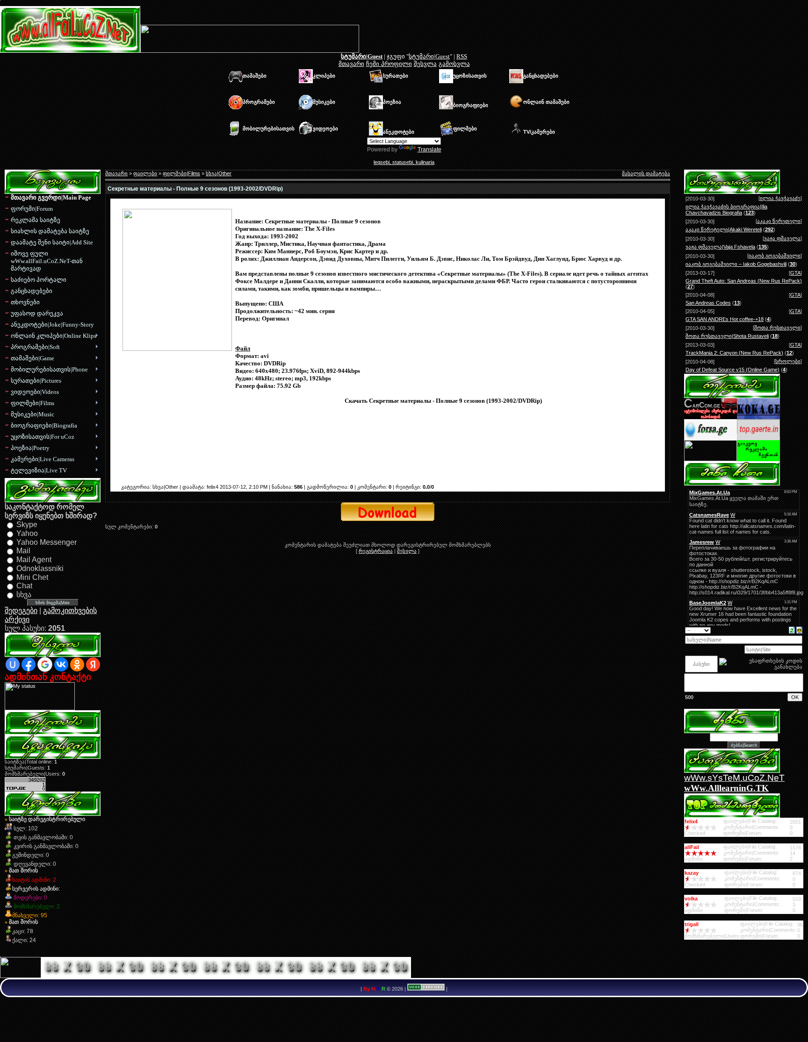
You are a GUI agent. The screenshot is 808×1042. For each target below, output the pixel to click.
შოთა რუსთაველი (777, 327)
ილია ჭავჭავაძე (780, 198)
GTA (795, 273)
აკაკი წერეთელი (779, 221)
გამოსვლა (454, 63)
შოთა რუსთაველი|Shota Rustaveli (727, 336)
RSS (461, 56)
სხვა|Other (218, 173)
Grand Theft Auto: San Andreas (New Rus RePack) (743, 281)
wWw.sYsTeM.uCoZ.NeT (734, 778)
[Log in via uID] (13, 664)
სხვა (23, 595)
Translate (429, 149)
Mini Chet (32, 577)
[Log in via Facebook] (29, 664)
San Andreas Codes (708, 303)
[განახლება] (792, 629)
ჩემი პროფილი (389, 63)
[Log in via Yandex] (93, 664)
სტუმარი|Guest (361, 56)
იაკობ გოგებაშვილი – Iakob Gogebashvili (735, 264)
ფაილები (145, 173)
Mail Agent (33, 560)
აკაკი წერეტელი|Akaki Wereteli (723, 229)
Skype (26, 524)
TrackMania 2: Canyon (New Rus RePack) (734, 353)
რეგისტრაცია (376, 551)
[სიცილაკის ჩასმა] (799, 629)
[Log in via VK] (61, 664)
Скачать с (443, 415)
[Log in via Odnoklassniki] (77, 664)
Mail (23, 551)
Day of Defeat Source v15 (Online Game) (732, 369)
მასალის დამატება (646, 173)
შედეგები (21, 610)
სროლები (788, 361)
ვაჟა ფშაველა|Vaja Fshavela (720, 247)
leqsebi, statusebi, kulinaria (404, 162)
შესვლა (425, 63)
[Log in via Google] (44, 664)
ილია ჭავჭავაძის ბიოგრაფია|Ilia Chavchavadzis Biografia (726, 209)
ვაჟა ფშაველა (782, 238)
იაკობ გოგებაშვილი (775, 255)
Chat (24, 586)
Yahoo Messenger (46, 542)
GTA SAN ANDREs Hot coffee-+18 (724, 319)
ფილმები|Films (181, 173)
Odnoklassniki (40, 568)
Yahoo (27, 533)
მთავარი (351, 63)
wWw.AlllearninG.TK (726, 788)
